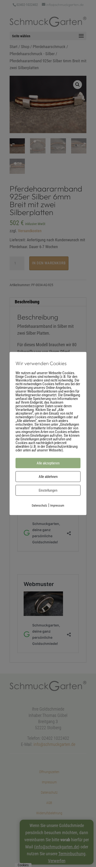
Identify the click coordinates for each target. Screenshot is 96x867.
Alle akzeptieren (48, 463)
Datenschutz (39, 505)
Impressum (57, 505)
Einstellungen (48, 490)
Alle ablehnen (48, 476)
